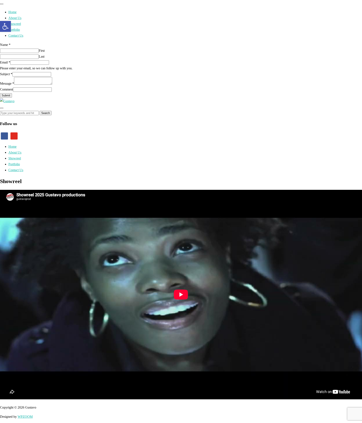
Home (12, 12)
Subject (6, 74)
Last (41, 56)
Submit (6, 95)
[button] (5, 26)
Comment (6, 89)
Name (5, 45)
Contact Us (15, 35)
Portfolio (14, 29)
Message (7, 83)
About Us (14, 18)
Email (5, 62)
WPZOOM (25, 416)
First (42, 50)
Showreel (14, 24)
